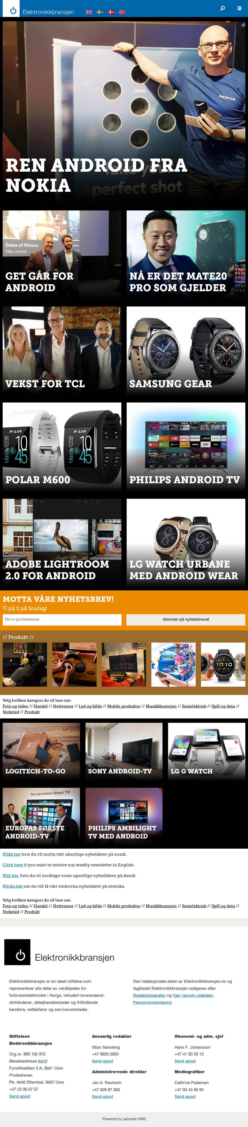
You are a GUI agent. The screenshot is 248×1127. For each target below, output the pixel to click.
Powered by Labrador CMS (124, 1119)
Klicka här (13, 886)
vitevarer (64, 706)
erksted (12, 712)
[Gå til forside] (37, 8)
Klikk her (12, 854)
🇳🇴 (122, 13)
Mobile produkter (123, 706)
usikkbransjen (163, 706)
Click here (13, 864)
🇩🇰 (111, 13)
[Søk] (222, 8)
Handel (41, 706)
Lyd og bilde (90, 706)
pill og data (224, 706)
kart (42, 1062)
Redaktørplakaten (149, 996)
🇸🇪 (100, 13)
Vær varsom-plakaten (193, 996)
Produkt (32, 712)
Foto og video (15, 706)
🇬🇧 (89, 13)
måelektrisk (195, 706)
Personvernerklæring (152, 1003)
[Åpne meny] (239, 8)
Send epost (19, 1097)
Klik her (10, 875)
